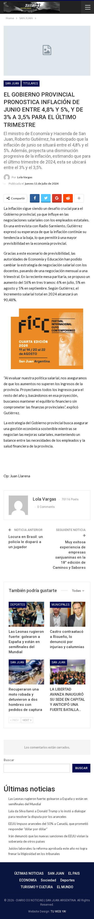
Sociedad (48, 880)
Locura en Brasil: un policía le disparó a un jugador (25, 542)
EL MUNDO (65, 887)
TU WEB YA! (58, 911)
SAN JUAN (12, 83)
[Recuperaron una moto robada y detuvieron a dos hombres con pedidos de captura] (26, 671)
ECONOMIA (28, 880)
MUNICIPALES (60, 604)
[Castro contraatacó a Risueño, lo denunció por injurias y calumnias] (67, 614)
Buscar (9, 760)
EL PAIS (74, 873)
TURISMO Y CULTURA (37, 887)
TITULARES (30, 83)
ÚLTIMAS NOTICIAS (29, 873)
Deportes (17, 604)
